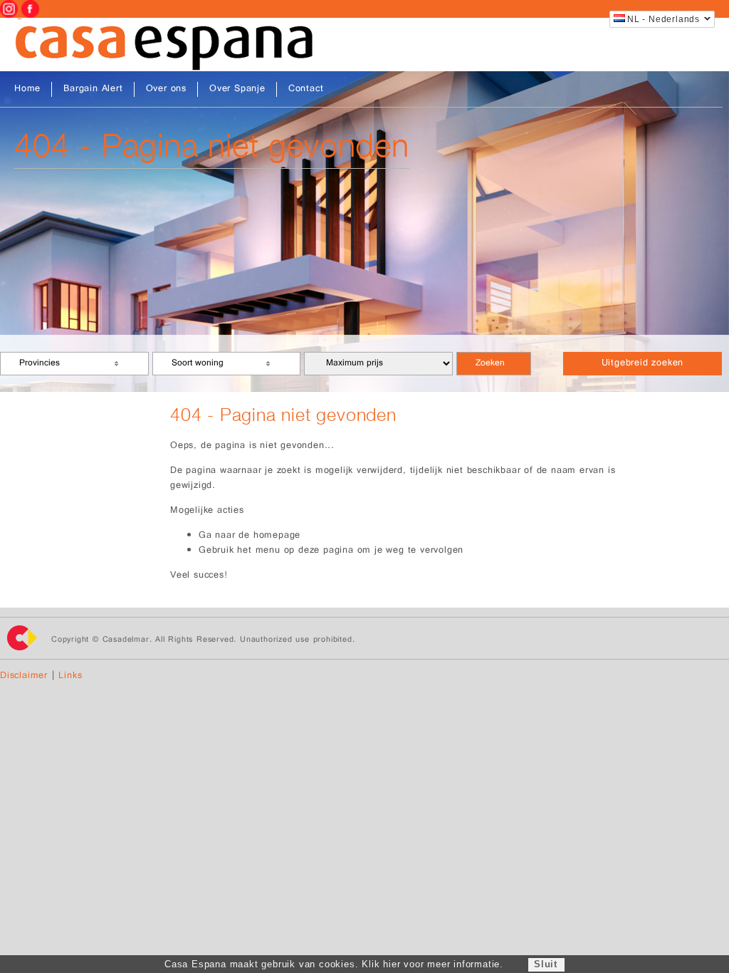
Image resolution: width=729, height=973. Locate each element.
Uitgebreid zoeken (643, 363)
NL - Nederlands (663, 19)
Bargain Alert (92, 89)
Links (70, 676)
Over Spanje (237, 89)
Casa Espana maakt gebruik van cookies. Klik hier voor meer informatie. (333, 964)
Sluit (545, 964)
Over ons (166, 89)
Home (27, 89)
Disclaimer (24, 676)
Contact (306, 89)
